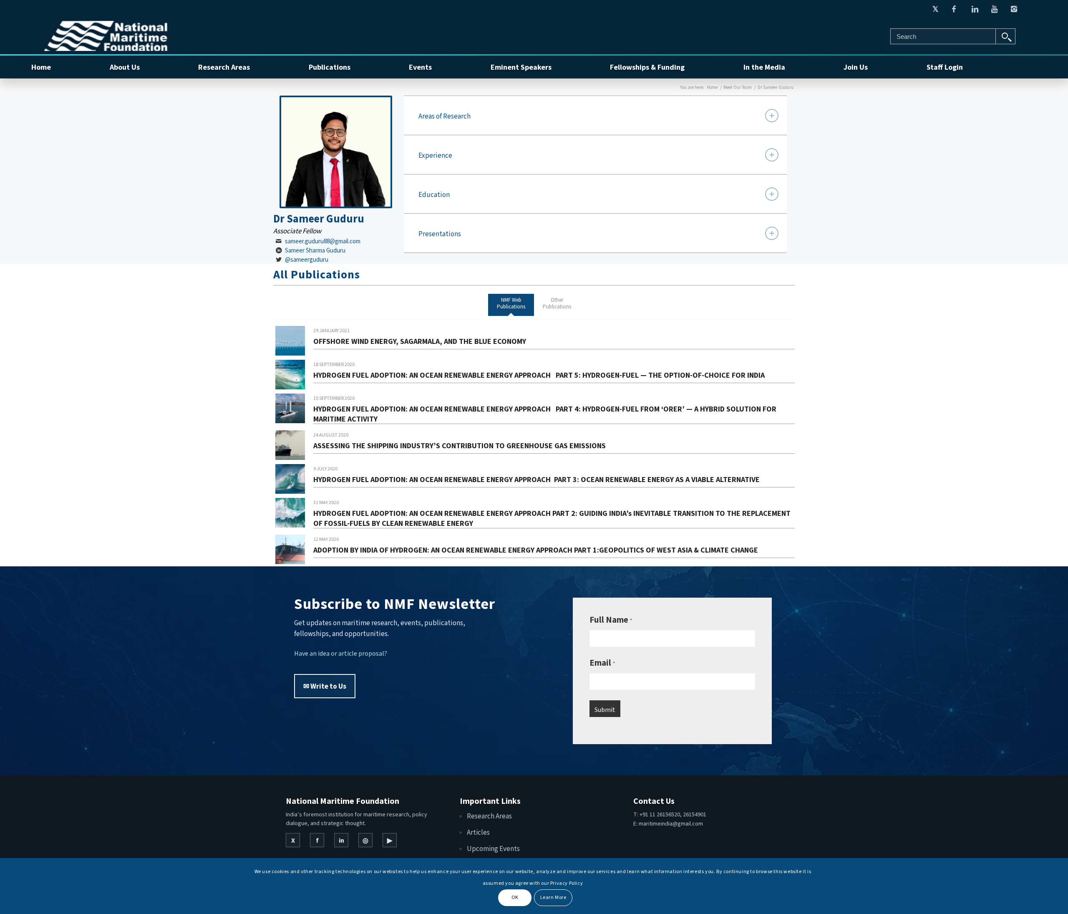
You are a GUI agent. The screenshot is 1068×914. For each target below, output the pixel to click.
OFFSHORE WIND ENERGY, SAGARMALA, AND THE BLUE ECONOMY (419, 341)
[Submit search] (1005, 36)
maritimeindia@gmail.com (671, 823)
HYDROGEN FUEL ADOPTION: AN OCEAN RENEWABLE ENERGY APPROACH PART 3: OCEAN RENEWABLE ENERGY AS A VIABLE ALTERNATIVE (536, 479)
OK (515, 897)
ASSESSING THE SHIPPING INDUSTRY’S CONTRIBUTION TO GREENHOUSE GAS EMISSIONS (459, 445)
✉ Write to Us (324, 686)
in (341, 840)
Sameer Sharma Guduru (315, 250)
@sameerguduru (306, 259)
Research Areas (489, 816)
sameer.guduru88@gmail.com (322, 241)
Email (602, 662)
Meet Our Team (737, 87)
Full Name (610, 619)
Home (712, 87)
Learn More (553, 897)
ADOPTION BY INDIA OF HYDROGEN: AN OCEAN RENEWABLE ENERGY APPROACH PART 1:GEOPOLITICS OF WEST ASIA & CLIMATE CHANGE (535, 550)
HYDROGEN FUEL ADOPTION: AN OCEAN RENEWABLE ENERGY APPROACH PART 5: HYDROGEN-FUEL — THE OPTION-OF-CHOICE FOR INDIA (539, 375)
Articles (478, 832)
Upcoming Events (493, 848)
